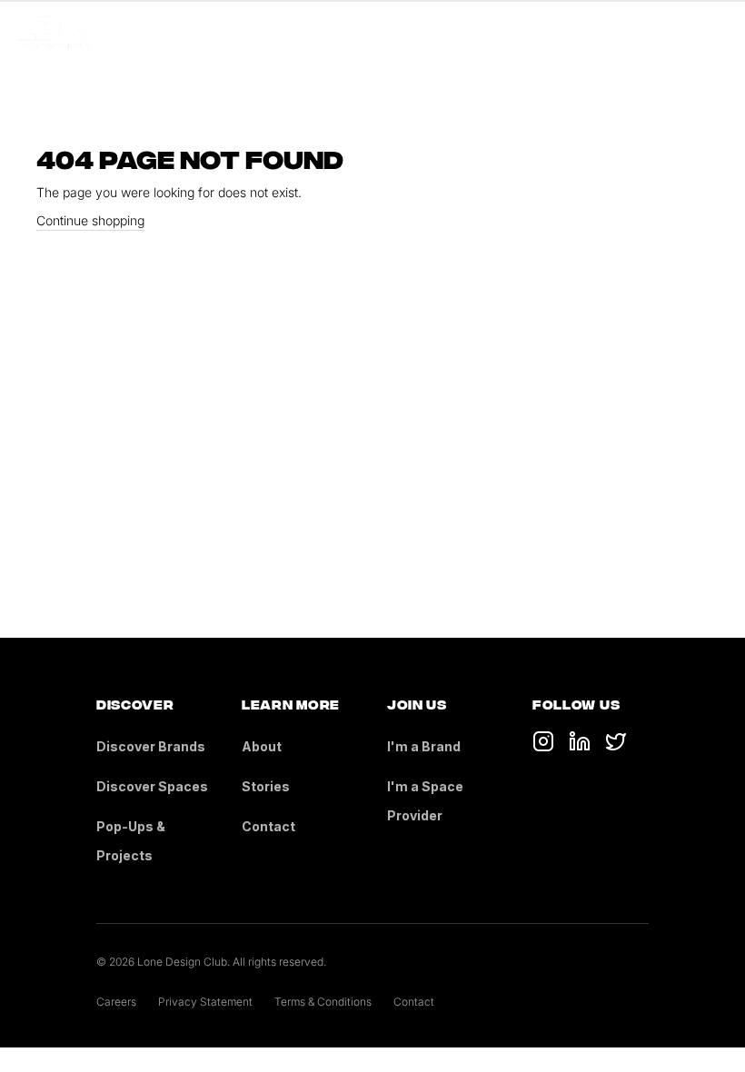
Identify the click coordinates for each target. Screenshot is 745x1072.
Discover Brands (150, 746)
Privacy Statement (205, 1001)
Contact (268, 826)
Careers (116, 1001)
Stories (266, 786)
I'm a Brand (424, 746)
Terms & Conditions (323, 1001)
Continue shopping (90, 220)
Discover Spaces (152, 786)
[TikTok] (543, 741)
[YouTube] (580, 741)
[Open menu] (716, 32)
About (262, 746)
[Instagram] (616, 741)
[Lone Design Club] (54, 32)
